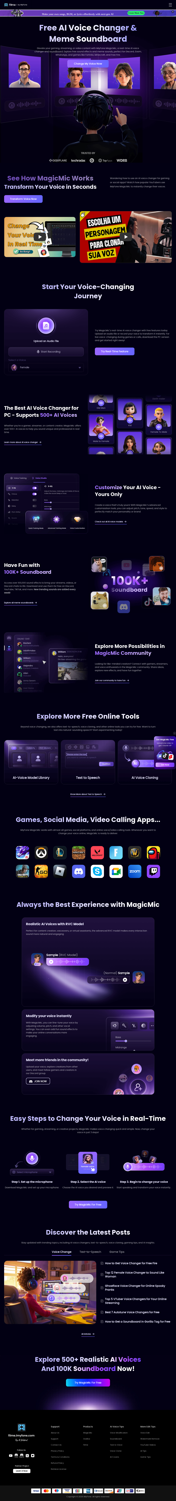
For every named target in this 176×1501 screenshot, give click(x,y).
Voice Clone (116, 1451)
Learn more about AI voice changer (21, 442)
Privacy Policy (57, 1451)
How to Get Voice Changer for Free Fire (131, 1263)
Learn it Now (22, 1470)
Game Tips (145, 1457)
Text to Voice (116, 1444)
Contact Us (56, 1444)
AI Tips (143, 1451)
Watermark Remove (150, 1438)
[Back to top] (171, 1437)
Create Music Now (136, 13)
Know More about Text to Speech (86, 794)
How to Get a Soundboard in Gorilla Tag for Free (137, 1322)
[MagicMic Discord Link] (21, 1455)
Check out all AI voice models (109, 521)
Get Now (165, 764)
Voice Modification (119, 1432)
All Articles (86, 1334)
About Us (55, 1432)
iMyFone (23, 5)
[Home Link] (21, 1432)
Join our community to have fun (110, 680)
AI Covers (114, 1457)
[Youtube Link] (10, 1455)
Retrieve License (58, 1469)
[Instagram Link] (32, 1455)
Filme (12, 4)
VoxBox (86, 1438)
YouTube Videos (148, 1444)
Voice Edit (145, 1432)
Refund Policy (57, 1463)
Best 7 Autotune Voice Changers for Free (132, 1312)
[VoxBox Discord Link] (16, 1455)
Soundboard (116, 1438)
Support (54, 1438)
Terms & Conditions (60, 1457)
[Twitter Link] (27, 1455)
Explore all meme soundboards (18, 602)
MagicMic (87, 1432)
